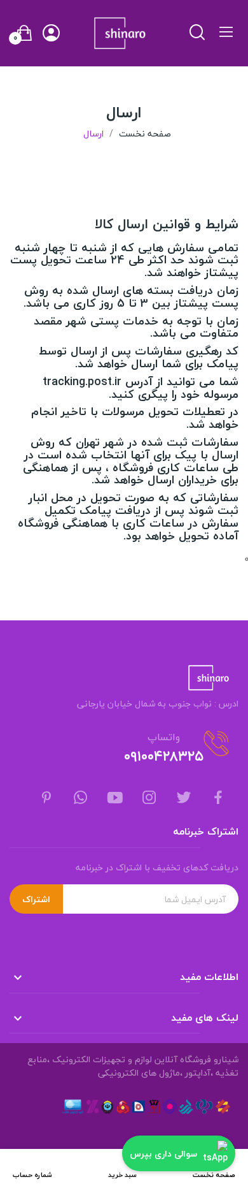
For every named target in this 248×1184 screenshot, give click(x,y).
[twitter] (183, 798)
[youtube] (115, 798)
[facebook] (218, 798)
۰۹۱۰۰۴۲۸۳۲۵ (163, 756)
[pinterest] (46, 798)
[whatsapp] (80, 798)
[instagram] (149, 798)
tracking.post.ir (82, 381)
